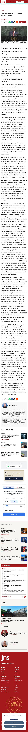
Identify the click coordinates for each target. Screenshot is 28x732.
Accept (14, 722)
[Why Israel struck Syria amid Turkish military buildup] (14, 611)
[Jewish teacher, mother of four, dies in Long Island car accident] (24, 549)
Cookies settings (14, 719)
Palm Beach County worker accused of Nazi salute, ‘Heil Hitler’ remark (8, 531)
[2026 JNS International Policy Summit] (14, 705)
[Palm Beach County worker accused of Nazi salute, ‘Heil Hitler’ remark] (24, 531)
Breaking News (7, 565)
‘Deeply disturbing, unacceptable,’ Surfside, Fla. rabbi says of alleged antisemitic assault (10, 558)
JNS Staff (3, 457)
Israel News (3, 442)
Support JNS (20, 1)
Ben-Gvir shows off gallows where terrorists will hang (8, 445)
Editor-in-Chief (12, 630)
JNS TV (3, 603)
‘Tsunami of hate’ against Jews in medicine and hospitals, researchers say (10, 436)
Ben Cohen (4, 19)
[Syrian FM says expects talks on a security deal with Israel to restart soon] (24, 540)
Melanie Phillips (12, 644)
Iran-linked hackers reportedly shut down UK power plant (14, 575)
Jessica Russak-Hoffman (6, 550)
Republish (22, 22)
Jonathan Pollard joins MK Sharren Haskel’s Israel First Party (14, 570)
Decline (14, 726)
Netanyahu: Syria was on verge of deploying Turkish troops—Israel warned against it (10, 454)
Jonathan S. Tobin (13, 634)
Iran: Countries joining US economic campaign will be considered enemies (14, 581)
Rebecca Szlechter (5, 534)
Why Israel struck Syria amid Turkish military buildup (12, 621)
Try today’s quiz (14, 478)
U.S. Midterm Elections (18, 5)
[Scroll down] (25, 597)
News (2, 10)
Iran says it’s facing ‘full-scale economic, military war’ (13, 586)
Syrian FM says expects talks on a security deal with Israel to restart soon (10, 540)
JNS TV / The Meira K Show (6, 618)
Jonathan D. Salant (5, 439)
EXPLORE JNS (6, 525)
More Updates (5, 596)
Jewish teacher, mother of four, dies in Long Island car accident (9, 548)
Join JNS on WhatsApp (15, 466)
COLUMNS (4, 626)
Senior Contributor (12, 640)
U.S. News (3, 433)
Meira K (2, 623)
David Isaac (3, 447)
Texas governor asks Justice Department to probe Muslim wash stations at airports (14, 591)
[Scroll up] (22, 597)
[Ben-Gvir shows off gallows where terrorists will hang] (24, 445)
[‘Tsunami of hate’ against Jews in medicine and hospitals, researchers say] (24, 436)
